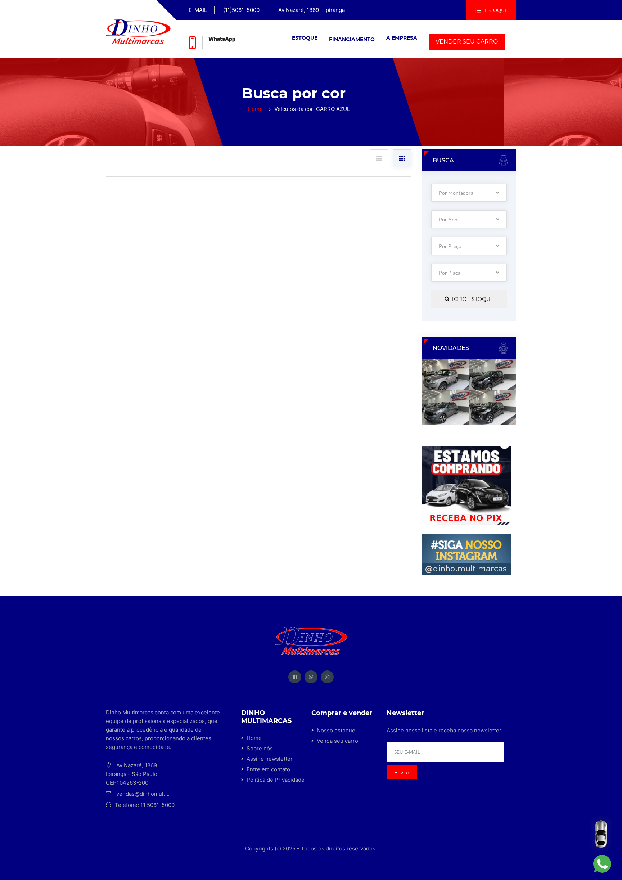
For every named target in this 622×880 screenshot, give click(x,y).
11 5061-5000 (157, 805)
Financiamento (352, 39)
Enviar (401, 772)
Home (255, 108)
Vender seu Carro (467, 41)
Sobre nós (260, 748)
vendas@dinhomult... (143, 793)
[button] (305, 37)
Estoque (304, 38)
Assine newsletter (270, 758)
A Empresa (401, 38)
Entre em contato (268, 769)
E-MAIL (198, 9)
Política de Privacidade (276, 779)
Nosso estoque (336, 730)
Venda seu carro (337, 740)
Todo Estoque (471, 299)
